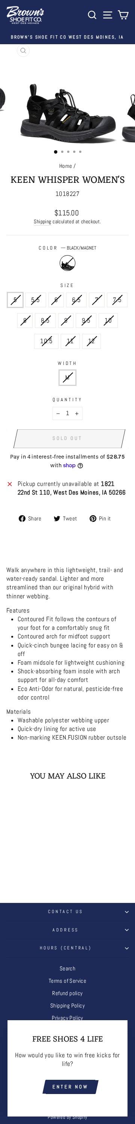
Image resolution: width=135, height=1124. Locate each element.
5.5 (35, 300)
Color (68, 248)
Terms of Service (68, 981)
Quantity (67, 399)
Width (68, 363)
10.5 (46, 341)
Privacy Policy (67, 1018)
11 (70, 341)
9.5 (86, 320)
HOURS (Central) (66, 948)
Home (65, 166)
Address (65, 930)
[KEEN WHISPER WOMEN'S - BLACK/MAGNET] (29, 871)
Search (67, 968)
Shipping (42, 221)
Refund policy (67, 993)
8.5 (45, 320)
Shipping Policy (67, 1005)
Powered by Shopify (67, 1117)
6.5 (76, 300)
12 (91, 341)
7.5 (117, 300)
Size (67, 285)
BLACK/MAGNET (67, 263)
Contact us (65, 912)
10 (108, 320)
